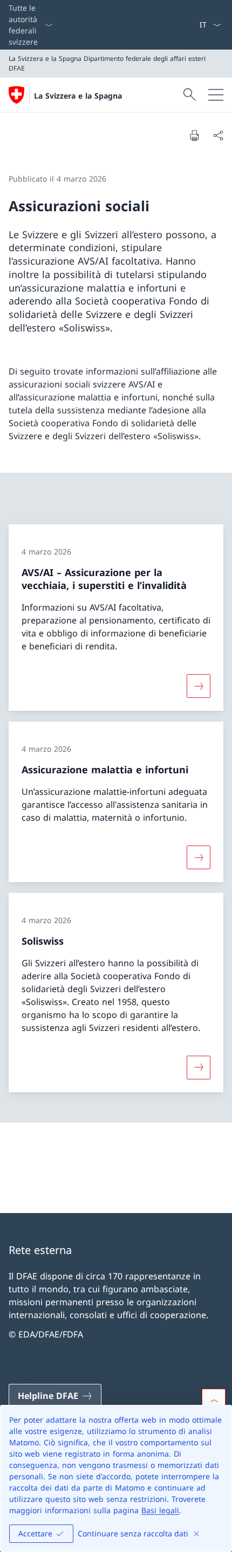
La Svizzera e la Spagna (78, 96)
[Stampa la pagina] (194, 135)
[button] (214, 1400)
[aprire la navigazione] (216, 95)
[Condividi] (218, 135)
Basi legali (160, 1510)
